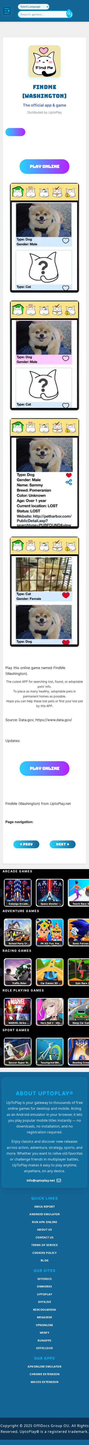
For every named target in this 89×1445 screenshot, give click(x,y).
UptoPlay (44, 1294)
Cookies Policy (44, 1253)
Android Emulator (44, 1214)
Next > (62, 844)
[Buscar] (69, 13)
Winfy (44, 1333)
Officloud (44, 1348)
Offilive (44, 1302)
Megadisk (44, 1317)
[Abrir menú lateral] (7, 11)
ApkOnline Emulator (44, 1366)
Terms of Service (44, 1245)
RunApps (44, 1340)
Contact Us (45, 1237)
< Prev (26, 844)
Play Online (44, 166)
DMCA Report (44, 1206)
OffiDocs (44, 1279)
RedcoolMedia (44, 1310)
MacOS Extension (45, 1382)
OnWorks (44, 1286)
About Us (44, 1229)
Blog (45, 1260)
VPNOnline (44, 1325)
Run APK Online (44, 1222)
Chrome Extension (44, 1374)
